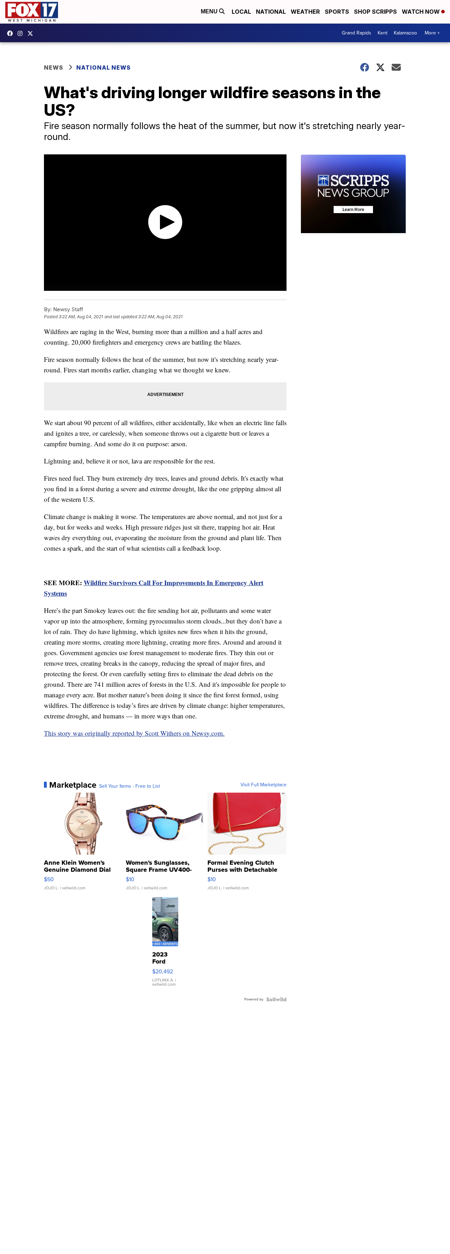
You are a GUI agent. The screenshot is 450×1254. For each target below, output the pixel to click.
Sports (337, 11)
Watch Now (421, 11)
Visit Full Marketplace (263, 784)
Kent (382, 33)
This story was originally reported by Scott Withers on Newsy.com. (134, 733)
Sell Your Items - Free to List (129, 786)
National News (103, 67)
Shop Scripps (375, 11)
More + (432, 33)
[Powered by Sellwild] (276, 999)
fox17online (11, 33)
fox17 (32, 33)
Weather (305, 11)
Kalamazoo (405, 33)
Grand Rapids (356, 33)
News (53, 67)
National (271, 11)
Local (241, 11)
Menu (210, 11)
